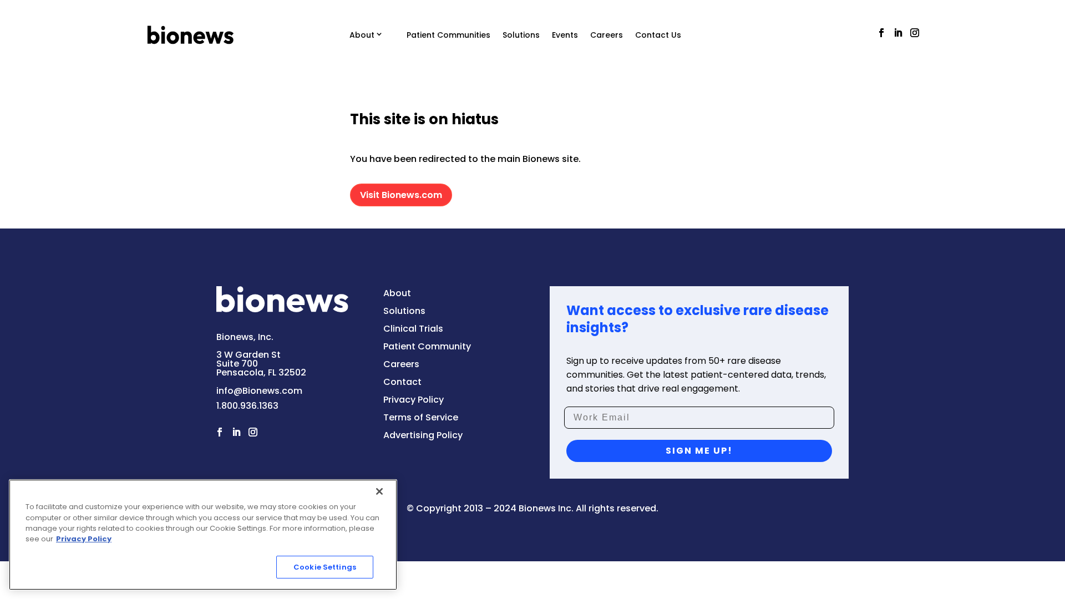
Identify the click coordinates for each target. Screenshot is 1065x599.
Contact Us (658, 34)
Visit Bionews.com (401, 195)
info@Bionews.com (259, 390)
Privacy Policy (83, 539)
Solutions (521, 34)
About (361, 34)
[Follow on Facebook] (881, 33)
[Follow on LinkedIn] (898, 33)
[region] (203, 534)
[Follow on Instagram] (915, 33)
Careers (606, 34)
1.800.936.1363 (247, 405)
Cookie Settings (324, 567)
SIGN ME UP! (699, 450)
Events (565, 34)
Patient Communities (448, 34)
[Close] (379, 491)
